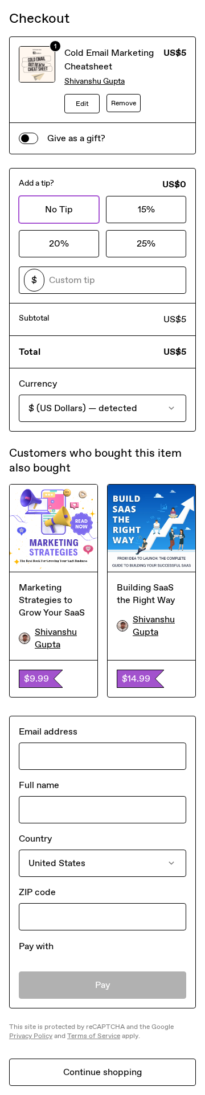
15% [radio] (146, 209)
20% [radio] (59, 243)
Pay (102, 984)
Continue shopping (102, 1072)
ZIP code (37, 892)
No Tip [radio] (59, 209)
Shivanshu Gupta (94, 81)
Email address (48, 731)
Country (35, 838)
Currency (38, 383)
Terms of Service (93, 1036)
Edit (82, 104)
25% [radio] (146, 243)
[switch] (28, 138)
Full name (39, 785)
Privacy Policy (30, 1036)
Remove (123, 103)
